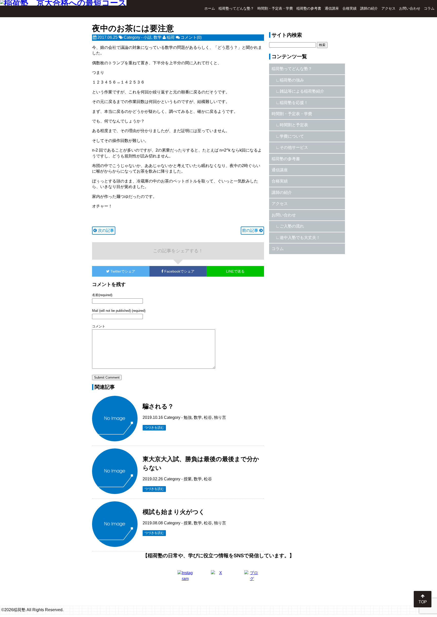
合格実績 (349, 8)
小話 (147, 37)
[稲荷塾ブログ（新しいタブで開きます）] (251, 577)
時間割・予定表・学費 (275, 8)
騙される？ (158, 406)
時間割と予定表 (294, 125)
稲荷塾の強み (292, 80)
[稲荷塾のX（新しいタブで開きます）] (218, 577)
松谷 (208, 417)
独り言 (220, 417)
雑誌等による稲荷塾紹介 (302, 91)
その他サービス (294, 147)
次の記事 (105, 230)
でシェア (123, 271)
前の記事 (250, 230)
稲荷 (171, 37)
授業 (188, 479)
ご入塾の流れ (292, 226)
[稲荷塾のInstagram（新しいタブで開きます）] (185, 577)
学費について (292, 136)
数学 (158, 37)
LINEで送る (235, 271)
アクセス (388, 8)
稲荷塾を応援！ (294, 102)
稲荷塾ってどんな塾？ (236, 8)
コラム (429, 8)
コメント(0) (191, 37)
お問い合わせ (409, 8)
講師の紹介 (369, 8)
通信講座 (332, 8)
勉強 (188, 417)
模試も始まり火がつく (174, 511)
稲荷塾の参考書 (308, 8)
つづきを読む (154, 427)
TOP (423, 602)
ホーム (209, 8)
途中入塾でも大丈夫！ (300, 237)
